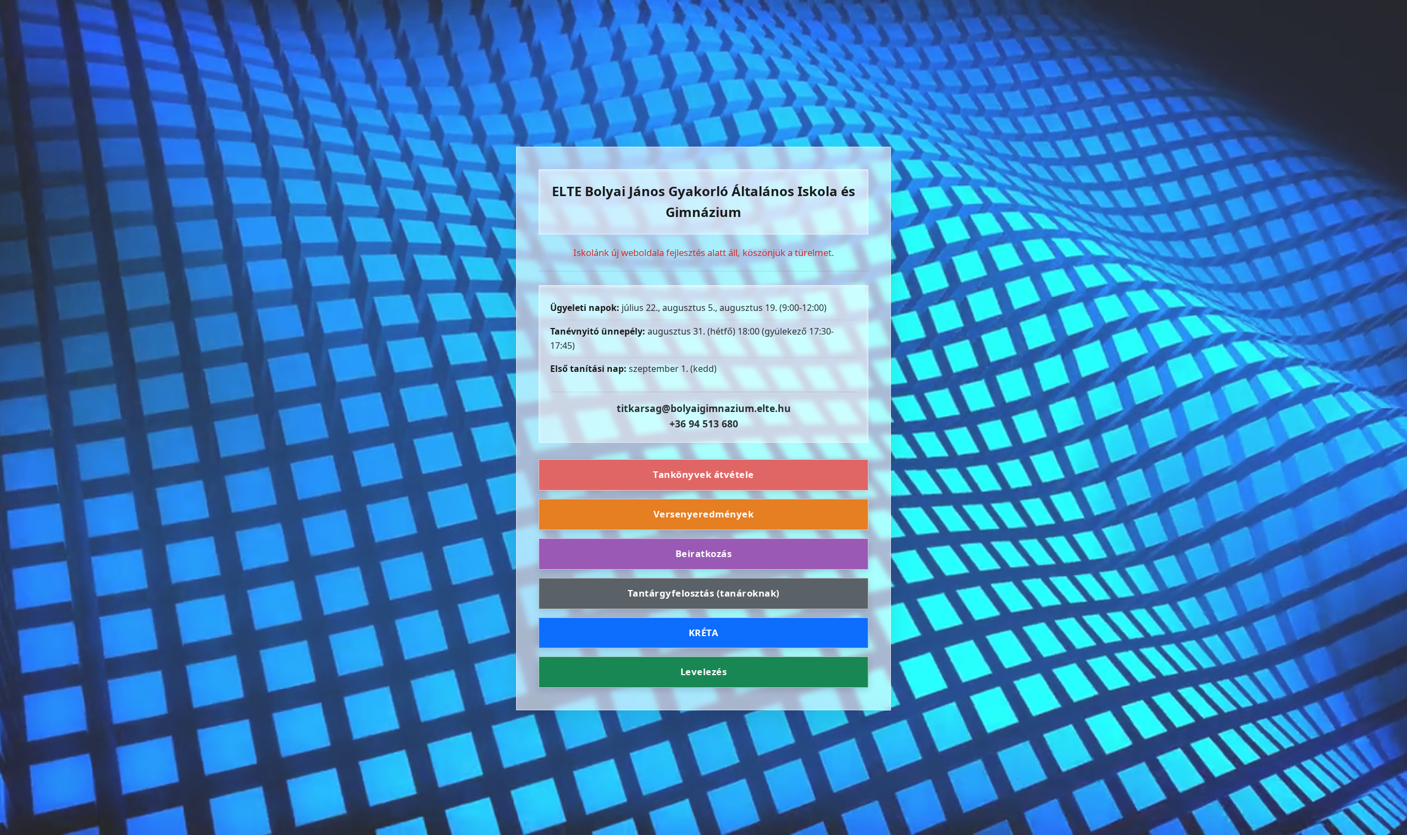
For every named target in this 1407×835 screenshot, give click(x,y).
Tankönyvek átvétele (703, 474)
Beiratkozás (703, 553)
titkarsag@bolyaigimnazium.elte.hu (704, 408)
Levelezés (703, 671)
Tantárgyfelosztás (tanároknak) (704, 593)
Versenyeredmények (703, 514)
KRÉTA (704, 632)
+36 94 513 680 (703, 423)
